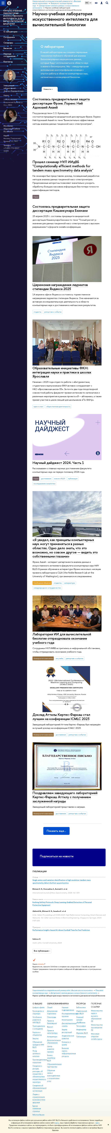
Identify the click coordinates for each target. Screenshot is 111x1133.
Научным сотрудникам (9, 54)
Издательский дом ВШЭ (81, 1012)
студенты (37, 312)
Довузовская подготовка (52, 1012)
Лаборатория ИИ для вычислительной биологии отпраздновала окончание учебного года (61, 638)
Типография (81, 1026)
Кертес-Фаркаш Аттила (13, 91)
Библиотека (81, 1007)
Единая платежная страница (36, 1108)
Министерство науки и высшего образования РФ (97, 1015)
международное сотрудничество (47, 588)
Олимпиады (51, 1017)
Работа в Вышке (38, 1115)
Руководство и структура (38, 1012)
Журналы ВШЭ (82, 1033)
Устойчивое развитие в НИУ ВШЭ (37, 1020)
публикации (72, 478)
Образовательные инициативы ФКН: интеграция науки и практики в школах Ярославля (61, 372)
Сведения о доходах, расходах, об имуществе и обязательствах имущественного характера (39, 1074)
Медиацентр (81, 1029)
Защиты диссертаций (67, 1030)
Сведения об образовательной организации (39, 1088)
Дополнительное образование (54, 1041)
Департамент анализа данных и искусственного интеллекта (73, 993)
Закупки (35, 1038)
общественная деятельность (58, 406)
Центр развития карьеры (50, 1049)
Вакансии (8, 48)
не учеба (59, 658)
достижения (46, 478)
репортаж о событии (53, 312)
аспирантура (69, 583)
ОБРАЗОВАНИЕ (54, 1003)
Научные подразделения (68, 1008)
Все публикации (41, 951)
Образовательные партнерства (54, 1065)
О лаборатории (10, 31)
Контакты (8, 61)
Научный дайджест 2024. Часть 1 (58, 462)
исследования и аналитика (44, 483)
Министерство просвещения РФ (97, 1027)
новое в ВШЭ (59, 478)
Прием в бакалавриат (52, 1022)
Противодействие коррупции (39, 1060)
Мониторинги (67, 1020)
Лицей (49, 1007)
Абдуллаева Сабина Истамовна (12, 130)
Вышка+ (50, 1027)
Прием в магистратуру (52, 1031)
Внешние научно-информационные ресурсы (69, 1052)
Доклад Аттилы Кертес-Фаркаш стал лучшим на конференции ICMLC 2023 (61, 716)
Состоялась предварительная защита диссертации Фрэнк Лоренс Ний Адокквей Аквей (61, 103)
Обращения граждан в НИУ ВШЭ (38, 1044)
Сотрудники (9, 37)
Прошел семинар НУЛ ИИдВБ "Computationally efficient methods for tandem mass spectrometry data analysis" (62, 165)
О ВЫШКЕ (37, 1003)
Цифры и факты (38, 1007)
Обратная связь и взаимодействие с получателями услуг (53, 1075)
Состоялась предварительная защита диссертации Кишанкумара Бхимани (61, 208)
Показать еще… (56, 831)
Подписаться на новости (57, 856)
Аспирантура (52, 1036)
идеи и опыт (38, 406)
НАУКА (65, 1003)
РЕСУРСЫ (81, 1003)
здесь (57, 1123)
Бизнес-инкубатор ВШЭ (51, 1058)
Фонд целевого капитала (36, 1053)
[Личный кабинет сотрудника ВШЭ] (101, 3)
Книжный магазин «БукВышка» (80, 1020)
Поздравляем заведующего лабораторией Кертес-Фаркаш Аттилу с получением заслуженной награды (64, 796)
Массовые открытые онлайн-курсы (96, 1036)
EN (90, 3)
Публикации (81, 1036)
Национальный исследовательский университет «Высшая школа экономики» (62, 990)
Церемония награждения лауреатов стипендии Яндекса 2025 (60, 286)
